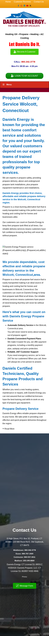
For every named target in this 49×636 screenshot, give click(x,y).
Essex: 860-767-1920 (24, 554)
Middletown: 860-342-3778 (24, 550)
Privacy (24, 577)
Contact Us (39, 2)
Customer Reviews (22, 2)
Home (8, 2)
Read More (9, 429)
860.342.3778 (28, 62)
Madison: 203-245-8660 (24, 561)
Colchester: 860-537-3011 (24, 557)
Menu (9, 84)
